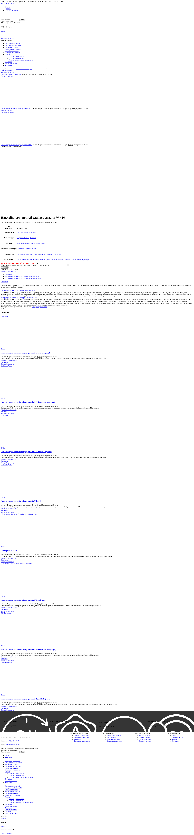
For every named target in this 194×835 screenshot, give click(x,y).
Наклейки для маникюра (46, 259)
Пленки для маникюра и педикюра (21, 60)
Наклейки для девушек (38, 243)
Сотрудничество (177, 737)
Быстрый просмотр (7, 364)
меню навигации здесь (24, 69)
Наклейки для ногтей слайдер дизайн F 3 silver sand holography (28, 402)
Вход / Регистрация (11, 813)
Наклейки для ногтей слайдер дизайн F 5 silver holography (26, 452)
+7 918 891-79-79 (14, 741)
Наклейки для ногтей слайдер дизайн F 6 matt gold (23, 600)
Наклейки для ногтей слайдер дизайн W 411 (16, 108)
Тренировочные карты (82, 741)
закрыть (3, 818)
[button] (4, 362)
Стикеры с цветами (113, 739)
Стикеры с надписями (114, 741)
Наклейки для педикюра (80, 259)
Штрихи (33, 249)
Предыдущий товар (7, 76)
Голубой (20, 238)
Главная (3, 74)
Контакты (175, 741)
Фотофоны (78, 739)
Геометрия (20, 249)
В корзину (5, 267)
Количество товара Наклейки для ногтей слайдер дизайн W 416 (25, 265)
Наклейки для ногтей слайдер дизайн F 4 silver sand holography (28, 649)
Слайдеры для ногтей (13, 74)
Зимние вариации (145, 737)
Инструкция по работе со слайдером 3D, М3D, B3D (23, 278)
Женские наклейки (23, 243)
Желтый (26, 238)
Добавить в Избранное (8, 271)
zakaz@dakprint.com (13, 744)
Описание (8, 275)
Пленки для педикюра (16, 58)
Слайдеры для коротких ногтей (50, 254)
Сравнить (8, 811)
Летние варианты (145, 735)
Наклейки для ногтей (63, 259)
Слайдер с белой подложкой (26, 232)
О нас (174, 735)
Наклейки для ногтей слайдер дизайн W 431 (16, 145)
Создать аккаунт (6, 833)
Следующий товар (7, 112)
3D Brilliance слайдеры (114, 735)
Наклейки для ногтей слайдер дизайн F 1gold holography (26, 699)
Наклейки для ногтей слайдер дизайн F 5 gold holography (26, 353)
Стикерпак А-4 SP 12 (10, 550)
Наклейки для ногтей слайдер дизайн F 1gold (21, 501)
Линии (27, 249)
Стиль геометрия (145, 739)
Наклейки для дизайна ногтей (27, 259)
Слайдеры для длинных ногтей (27, 254)
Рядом (3, 349)
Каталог (174, 739)
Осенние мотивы (145, 741)
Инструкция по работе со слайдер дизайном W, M (22, 276)
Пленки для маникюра (16, 56)
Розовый (33, 238)
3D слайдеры (111, 737)
